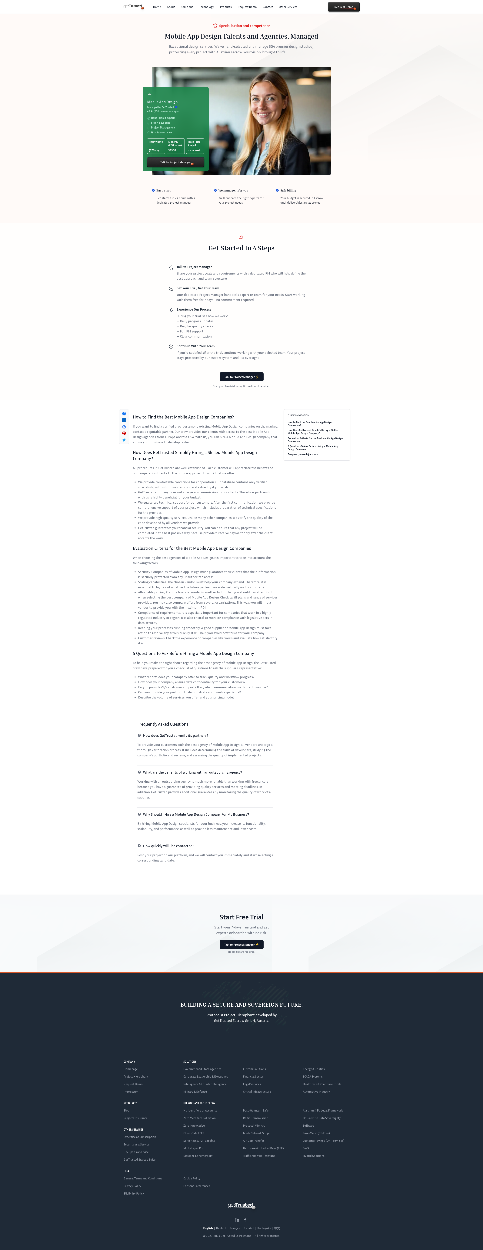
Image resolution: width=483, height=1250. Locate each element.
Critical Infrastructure (257, 1091)
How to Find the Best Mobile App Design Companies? (310, 424)
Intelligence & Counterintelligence (205, 1084)
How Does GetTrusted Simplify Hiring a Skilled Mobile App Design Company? (313, 431)
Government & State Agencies (202, 1069)
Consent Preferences (196, 1186)
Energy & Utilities (314, 1069)
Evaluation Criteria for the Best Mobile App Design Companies (315, 440)
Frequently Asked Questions (303, 454)
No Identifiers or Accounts (200, 1110)
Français (235, 1228)
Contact (268, 7)
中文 (277, 1228)
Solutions (187, 7)
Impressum (131, 1091)
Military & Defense (195, 1091)
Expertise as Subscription (140, 1137)
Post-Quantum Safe (255, 1110)
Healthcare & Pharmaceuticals (322, 1084)
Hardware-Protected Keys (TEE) (263, 1148)
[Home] (133, 6)
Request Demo (247, 7)
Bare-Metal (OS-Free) (316, 1133)
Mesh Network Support (258, 1133)
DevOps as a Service (136, 1152)
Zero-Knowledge (194, 1125)
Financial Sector (253, 1076)
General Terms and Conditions (143, 1178)
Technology (206, 7)
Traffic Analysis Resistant (259, 1156)
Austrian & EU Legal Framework (323, 1110)
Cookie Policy (191, 1178)
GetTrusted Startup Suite (139, 1159)
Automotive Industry (316, 1091)
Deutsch (221, 1228)
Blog (126, 1110)
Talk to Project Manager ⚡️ (241, 377)
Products (226, 7)
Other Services (288, 7)
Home (157, 7)
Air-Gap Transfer (253, 1140)
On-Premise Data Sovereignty (322, 1118)
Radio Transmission (255, 1118)
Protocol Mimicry (254, 1125)
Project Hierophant (136, 1076)
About (171, 7)
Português (264, 1228)
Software (308, 1125)
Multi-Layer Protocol (196, 1148)
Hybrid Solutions (314, 1156)
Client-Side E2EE (194, 1133)
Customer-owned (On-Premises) (323, 1140)
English (208, 1228)
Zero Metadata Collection (199, 1118)
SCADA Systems (313, 1076)
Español (249, 1228)
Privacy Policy (132, 1186)
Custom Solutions (254, 1069)
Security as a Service (136, 1144)
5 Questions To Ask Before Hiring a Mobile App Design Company (313, 448)
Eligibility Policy (134, 1193)
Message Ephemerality (198, 1156)
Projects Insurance (136, 1118)
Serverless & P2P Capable (199, 1140)
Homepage (131, 1069)
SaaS (306, 1148)
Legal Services (252, 1084)
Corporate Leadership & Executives (205, 1076)
